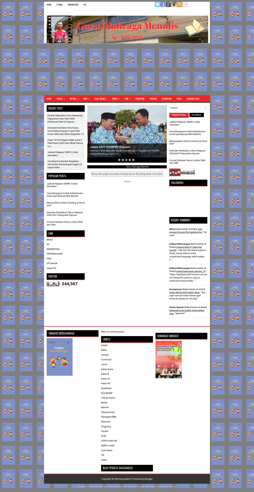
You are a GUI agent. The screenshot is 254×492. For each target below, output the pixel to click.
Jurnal (104, 364)
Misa (172, 229)
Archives (196, 115)
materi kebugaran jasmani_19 (190, 271)
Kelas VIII (105, 383)
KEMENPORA (53, 249)
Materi (104, 402)
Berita (104, 350)
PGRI (49, 258)
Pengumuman (108, 412)
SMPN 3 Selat (107, 445)
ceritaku (105, 355)
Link (128, 98)
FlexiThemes (93, 486)
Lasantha (122, 486)
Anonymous (175, 289)
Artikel (74, 98)
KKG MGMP (106, 393)
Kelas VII (105, 378)
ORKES (116, 98)
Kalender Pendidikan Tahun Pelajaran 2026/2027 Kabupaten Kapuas (65, 213)
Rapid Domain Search (166, 486)
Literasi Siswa (108, 397)
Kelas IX (105, 374)
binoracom (73, 4)
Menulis (105, 407)
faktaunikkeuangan (179, 244)
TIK (84, 4)
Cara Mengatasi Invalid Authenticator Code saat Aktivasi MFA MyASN (65, 194)
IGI (48, 244)
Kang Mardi (125, 479)
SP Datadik (52, 263)
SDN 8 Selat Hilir (109, 440)
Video (179, 98)
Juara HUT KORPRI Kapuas (110, 147)
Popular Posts (179, 115)
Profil (61, 98)
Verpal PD (51, 268)
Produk (153, 98)
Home (49, 4)
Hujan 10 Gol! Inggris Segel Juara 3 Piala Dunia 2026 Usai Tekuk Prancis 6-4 (65, 143)
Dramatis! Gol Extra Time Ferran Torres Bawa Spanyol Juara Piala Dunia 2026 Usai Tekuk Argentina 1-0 (66, 131)
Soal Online (100, 98)
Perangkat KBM (108, 417)
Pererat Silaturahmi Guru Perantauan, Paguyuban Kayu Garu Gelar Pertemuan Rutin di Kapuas (65, 118)
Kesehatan (106, 388)
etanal (60, 4)
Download (166, 98)
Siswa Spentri (176, 307)
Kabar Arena (107, 369)
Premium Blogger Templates (141, 486)
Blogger (149, 479)
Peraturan (105, 421)
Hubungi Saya (193, 98)
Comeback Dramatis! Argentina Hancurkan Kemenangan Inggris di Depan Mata (65, 164)
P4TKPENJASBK (55, 253)
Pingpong (139, 98)
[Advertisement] (127, 69)
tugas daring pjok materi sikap (184, 292)
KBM (86, 98)
